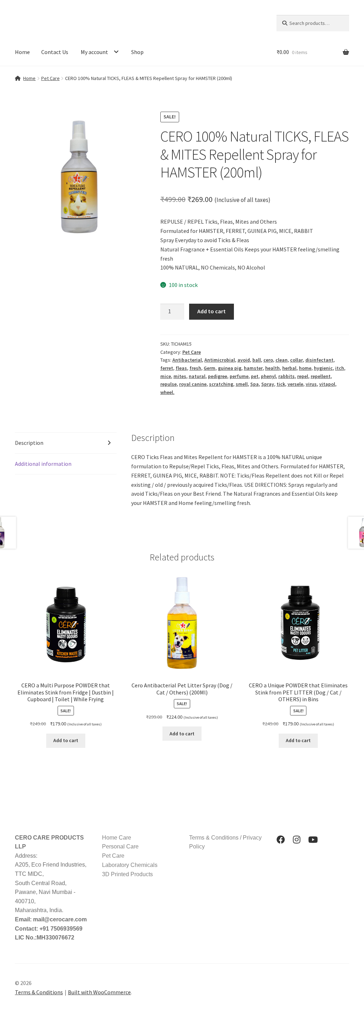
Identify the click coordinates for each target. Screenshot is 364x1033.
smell (242, 384)
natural (197, 376)
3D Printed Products (127, 874)
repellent (321, 376)
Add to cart (211, 311)
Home (22, 51)
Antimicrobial (219, 360)
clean (281, 360)
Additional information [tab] (43, 463)
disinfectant (319, 360)
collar (296, 360)
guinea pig (229, 368)
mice (165, 376)
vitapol (327, 384)
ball (256, 360)
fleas (181, 368)
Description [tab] (29, 442)
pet (254, 376)
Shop (137, 51)
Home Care (116, 838)
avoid (243, 360)
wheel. (167, 392)
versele (295, 384)
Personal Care (120, 846)
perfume (239, 376)
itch (339, 368)
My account (94, 51)
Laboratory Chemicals (129, 865)
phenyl (268, 376)
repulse (168, 384)
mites (179, 376)
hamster (253, 368)
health (272, 368)
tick (281, 384)
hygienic (323, 368)
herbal (289, 368)
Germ (209, 368)
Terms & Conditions (39, 992)
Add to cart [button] (65, 740)
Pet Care (50, 78)
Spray (267, 384)
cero (268, 360)
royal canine (193, 384)
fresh (195, 368)
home (305, 368)
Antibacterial (187, 360)
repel (302, 376)
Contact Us (54, 51)
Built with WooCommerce (99, 992)
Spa (254, 384)
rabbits (286, 376)
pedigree (217, 376)
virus (311, 384)
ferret (166, 368)
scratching (221, 384)
